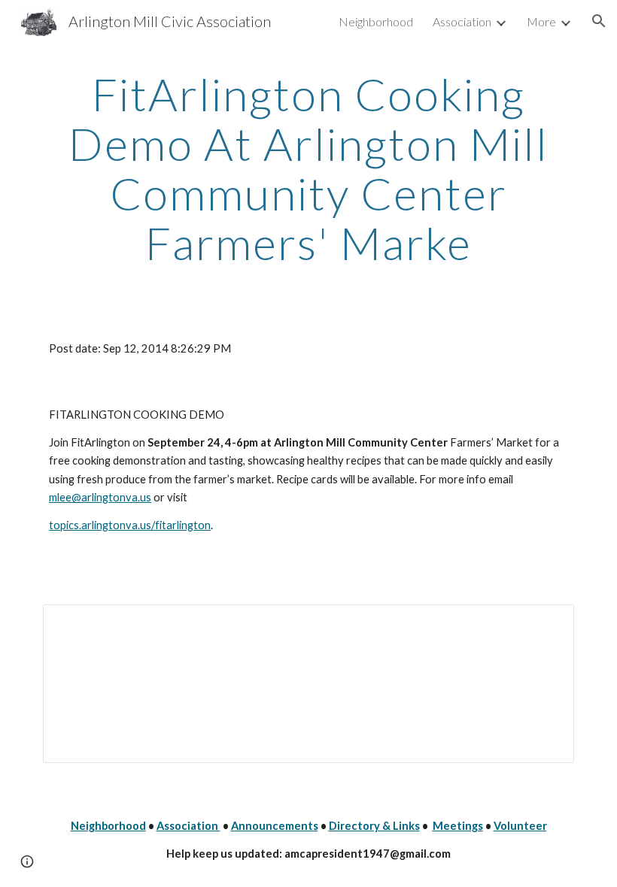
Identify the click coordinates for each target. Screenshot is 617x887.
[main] (308, 168)
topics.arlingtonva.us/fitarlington (130, 525)
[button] (599, 21)
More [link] (541, 21)
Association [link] (462, 21)
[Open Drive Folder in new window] (545, 623)
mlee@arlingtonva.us (100, 497)
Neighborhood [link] (376, 21)
